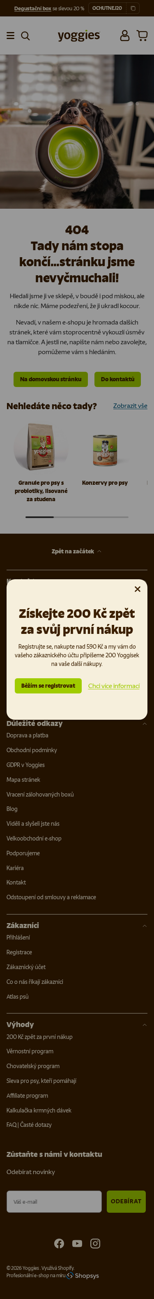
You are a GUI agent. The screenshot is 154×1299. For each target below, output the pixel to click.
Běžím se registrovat (48, 685)
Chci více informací (114, 686)
